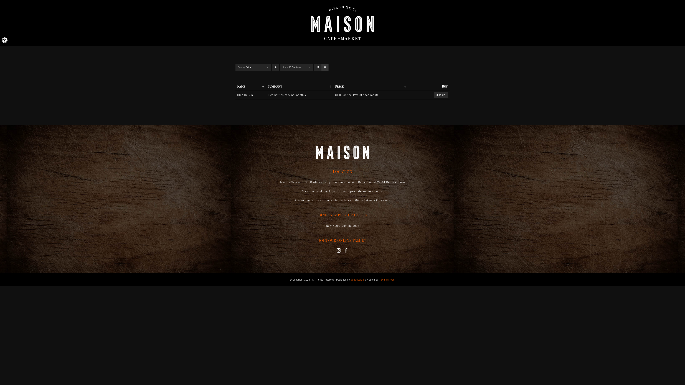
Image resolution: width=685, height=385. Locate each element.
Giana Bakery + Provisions (372, 200)
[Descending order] (275, 67)
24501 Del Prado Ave (391, 182)
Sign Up (441, 95)
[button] (4, 40)
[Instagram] (339, 250)
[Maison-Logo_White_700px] (342, 7)
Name (241, 86)
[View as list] (324, 67)
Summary (275, 86)
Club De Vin (245, 95)
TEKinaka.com (387, 279)
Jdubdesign (357, 279)
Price (339, 86)
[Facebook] (346, 250)
